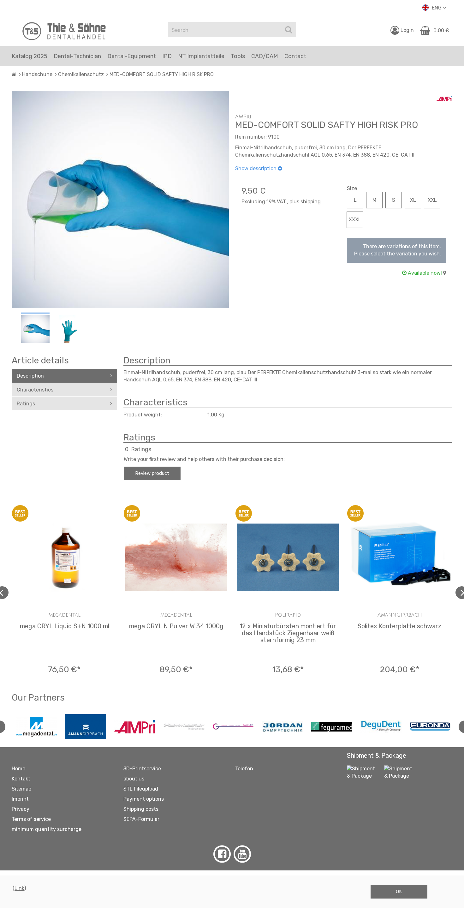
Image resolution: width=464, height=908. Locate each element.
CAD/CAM (264, 56)
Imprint (20, 799)
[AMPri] (444, 94)
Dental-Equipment (131, 56)
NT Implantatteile (201, 56)
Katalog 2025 (29, 56)
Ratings (26, 404)
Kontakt (21, 779)
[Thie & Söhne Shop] (64, 31)
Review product (152, 473)
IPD (167, 56)
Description (30, 376)
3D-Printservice (142, 769)
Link (19, 888)
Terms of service (31, 819)
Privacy (20, 809)
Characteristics (35, 390)
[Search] (288, 29)
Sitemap (21, 789)
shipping (310, 202)
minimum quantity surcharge (46, 829)
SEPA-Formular (141, 819)
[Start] (14, 74)
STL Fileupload (140, 789)
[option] (35, 329)
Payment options (143, 799)
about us (133, 779)
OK (399, 891)
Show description (256, 168)
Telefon (244, 769)
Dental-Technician (77, 56)
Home (18, 769)
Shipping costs (140, 809)
